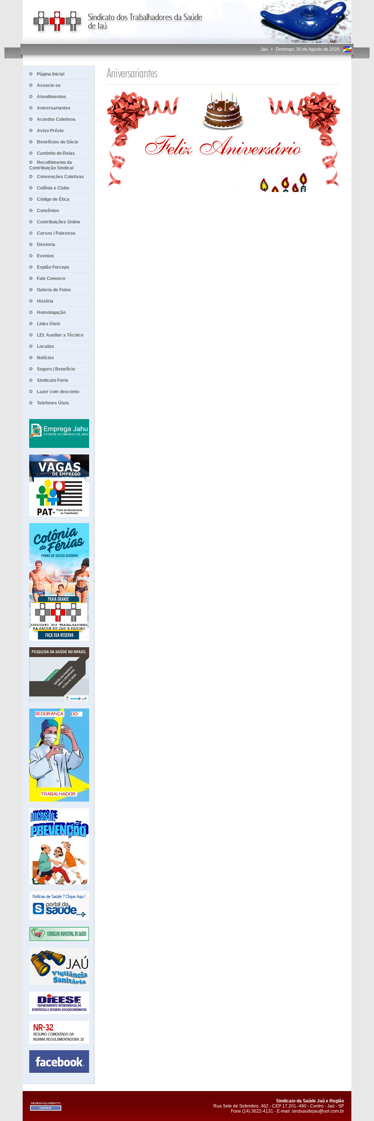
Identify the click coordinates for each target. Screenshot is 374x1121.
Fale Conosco (51, 278)
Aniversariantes (53, 108)
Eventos (45, 255)
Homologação (51, 312)
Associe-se (49, 85)
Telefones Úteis (53, 403)
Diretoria (46, 244)
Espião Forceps (53, 267)
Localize (45, 346)
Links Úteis (48, 323)
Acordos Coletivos (56, 119)
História (45, 301)
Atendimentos (51, 96)
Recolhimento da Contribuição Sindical (51, 165)
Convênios (48, 210)
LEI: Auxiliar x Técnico (60, 335)
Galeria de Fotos (54, 289)
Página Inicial (50, 74)
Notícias (45, 357)
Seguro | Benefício (56, 369)
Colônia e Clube (53, 188)
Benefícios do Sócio (57, 142)
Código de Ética (53, 199)
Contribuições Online (58, 221)
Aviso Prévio (50, 130)
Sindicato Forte (52, 380)
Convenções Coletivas (60, 176)
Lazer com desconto (58, 391)
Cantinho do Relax (56, 153)
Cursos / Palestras (56, 233)
